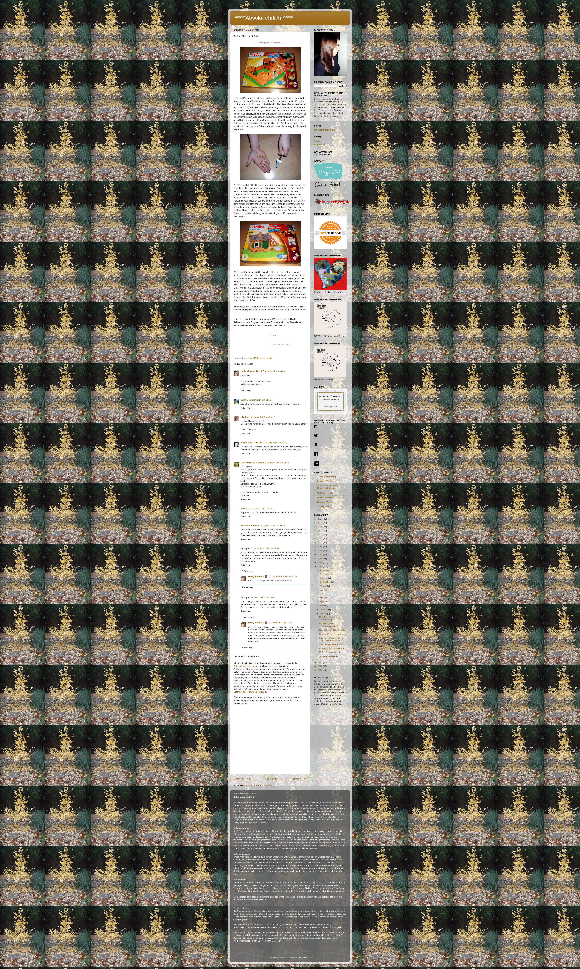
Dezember (325, 570)
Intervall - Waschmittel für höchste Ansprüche (331, 639)
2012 (320, 666)
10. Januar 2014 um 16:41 (262, 508)
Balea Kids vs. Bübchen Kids (332, 630)
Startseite (271, 779)
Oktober (324, 578)
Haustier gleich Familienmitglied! (328, 624)
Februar (324, 610)
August (323, 586)
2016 (320, 558)
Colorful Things (325, 493)
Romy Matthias (256, 576)
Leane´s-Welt (324, 481)
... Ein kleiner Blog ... (327, 476)
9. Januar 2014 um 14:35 (277, 463)
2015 (320, 562)
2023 (320, 531)
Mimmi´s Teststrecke (251, 443)
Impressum (319, 145)
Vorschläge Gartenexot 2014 (333, 644)
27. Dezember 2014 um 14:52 (264, 548)
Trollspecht (323, 507)
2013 (320, 662)
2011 (320, 670)
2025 (320, 523)
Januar (323, 614)
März (322, 606)
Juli (322, 590)
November (325, 574)
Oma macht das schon (252, 463)
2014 (320, 566)
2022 (320, 535)
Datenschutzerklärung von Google (250, 692)
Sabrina (245, 508)
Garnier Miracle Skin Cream (332, 634)
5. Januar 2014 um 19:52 (275, 443)
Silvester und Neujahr (329, 656)
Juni (322, 594)
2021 (320, 539)
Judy (243, 400)
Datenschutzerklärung (244, 666)
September (325, 582)
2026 (320, 519)
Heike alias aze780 (250, 371)
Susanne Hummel (250, 525)
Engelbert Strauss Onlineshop (327, 618)
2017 (320, 554)
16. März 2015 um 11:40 (262, 597)
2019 (320, 547)
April (322, 602)
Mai (322, 598)
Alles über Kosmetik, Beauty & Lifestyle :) (328, 487)
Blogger (305, 958)
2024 (320, 527)
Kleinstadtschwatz (326, 497)
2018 (320, 550)
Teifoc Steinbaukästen (329, 652)
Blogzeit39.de (324, 502)
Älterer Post (299, 779)
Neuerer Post (242, 779)
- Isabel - (245, 417)
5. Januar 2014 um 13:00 (273, 371)
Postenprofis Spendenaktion (332, 648)
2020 (320, 542)
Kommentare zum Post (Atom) (259, 785)
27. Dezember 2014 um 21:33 (282, 576)
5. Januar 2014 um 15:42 (263, 417)
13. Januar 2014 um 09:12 (272, 525)
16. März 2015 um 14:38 (280, 623)
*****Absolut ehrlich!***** (264, 18)
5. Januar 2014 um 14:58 (259, 400)
